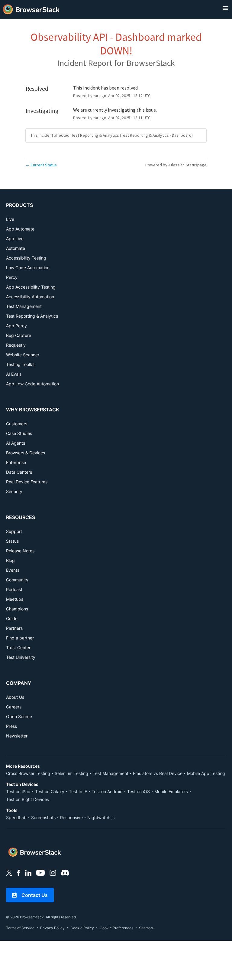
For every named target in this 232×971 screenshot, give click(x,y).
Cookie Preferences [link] (116, 928)
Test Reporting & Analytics (32, 316)
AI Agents (15, 443)
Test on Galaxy (49, 791)
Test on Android (107, 791)
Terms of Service (20, 928)
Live (10, 219)
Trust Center (18, 647)
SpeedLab (16, 817)
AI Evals (13, 374)
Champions (17, 608)
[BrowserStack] (31, 8)
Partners (14, 628)
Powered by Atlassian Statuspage (176, 165)
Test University (20, 657)
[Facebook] (18, 872)
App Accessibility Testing (31, 286)
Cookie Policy (82, 928)
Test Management (24, 306)
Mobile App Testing (206, 773)
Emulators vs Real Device (157, 773)
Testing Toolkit (20, 364)
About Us (15, 697)
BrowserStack (150, 62)
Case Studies (19, 433)
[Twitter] (9, 872)
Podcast (14, 589)
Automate (15, 248)
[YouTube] (40, 872)
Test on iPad (18, 791)
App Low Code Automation (32, 383)
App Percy (16, 325)
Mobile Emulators (171, 791)
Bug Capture (18, 335)
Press (11, 726)
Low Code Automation (28, 267)
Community (17, 579)
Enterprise (16, 462)
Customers (16, 423)
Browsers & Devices (25, 452)
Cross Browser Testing (28, 773)
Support (14, 531)
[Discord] (65, 872)
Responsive (71, 817)
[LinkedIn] (28, 872)
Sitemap (146, 928)
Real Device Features (26, 481)
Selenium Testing (71, 773)
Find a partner (20, 637)
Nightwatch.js (100, 817)
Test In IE (78, 791)
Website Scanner (22, 354)
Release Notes (20, 550)
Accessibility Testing (26, 257)
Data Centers (19, 472)
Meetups (14, 599)
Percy (12, 277)
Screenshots (43, 817)
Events (12, 570)
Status (12, 541)
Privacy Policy (52, 928)
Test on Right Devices (27, 799)
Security (14, 491)
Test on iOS (138, 791)
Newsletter (16, 735)
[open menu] (225, 8)
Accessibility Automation (30, 296)
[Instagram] (53, 872)
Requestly (16, 345)
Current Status (41, 165)
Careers (13, 706)
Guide (12, 618)
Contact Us (34, 895)
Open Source (19, 716)
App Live (15, 238)
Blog (10, 560)
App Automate (20, 228)
